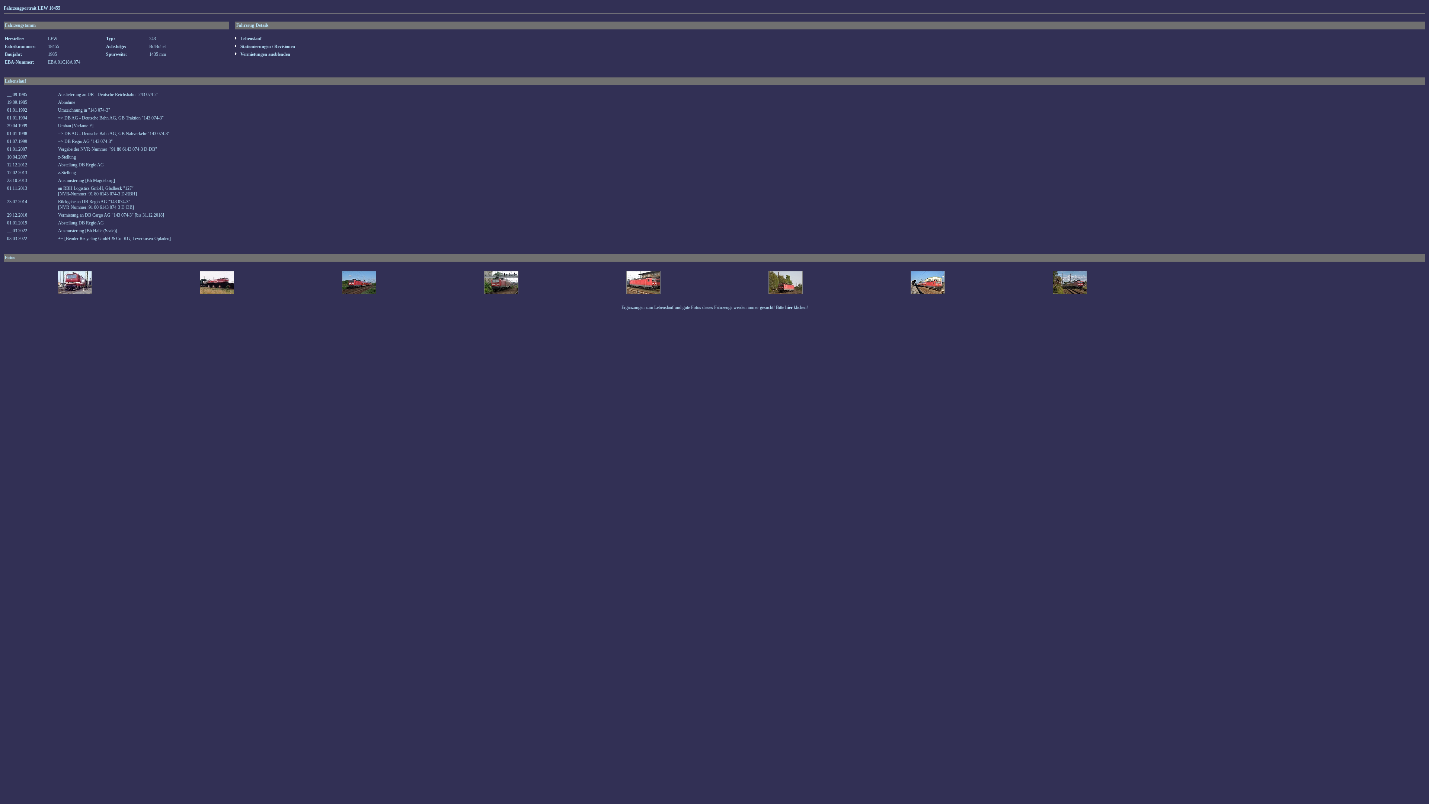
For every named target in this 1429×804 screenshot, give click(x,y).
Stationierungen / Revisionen (267, 46)
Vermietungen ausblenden (264, 54)
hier (789, 307)
